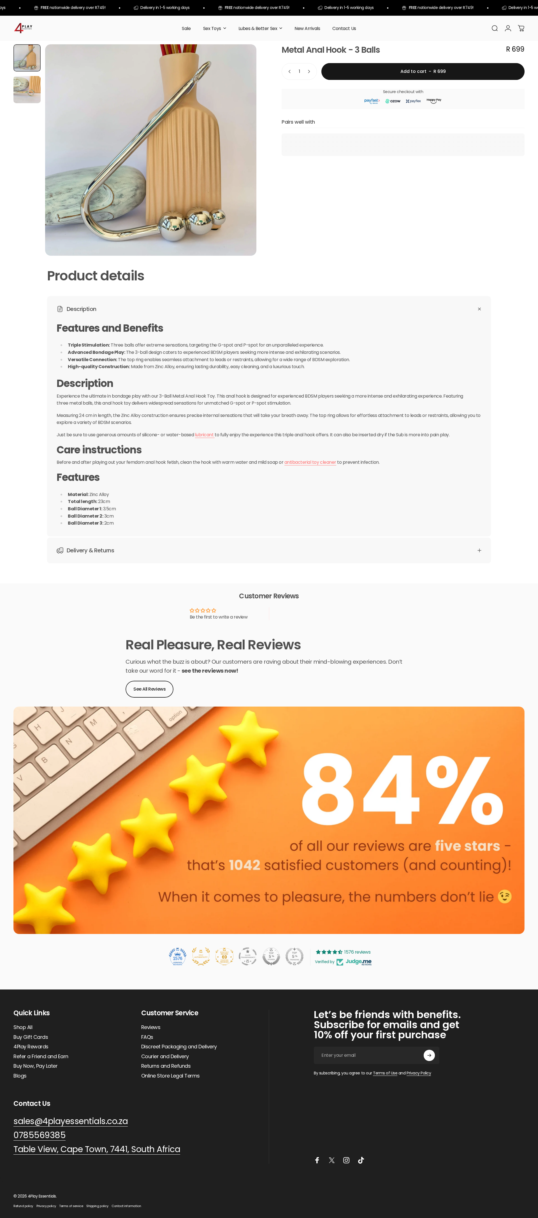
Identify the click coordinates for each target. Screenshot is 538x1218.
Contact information (126, 1206)
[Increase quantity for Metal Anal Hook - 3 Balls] (310, 71)
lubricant (205, 435)
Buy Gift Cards (30, 1037)
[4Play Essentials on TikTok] (361, 1160)
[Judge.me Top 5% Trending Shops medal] (294, 956)
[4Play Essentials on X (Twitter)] (331, 1160)
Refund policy (23, 1206)
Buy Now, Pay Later (35, 1066)
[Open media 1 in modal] (150, 150)
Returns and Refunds (166, 1066)
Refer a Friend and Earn (40, 1056)
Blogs (20, 1076)
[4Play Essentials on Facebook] (317, 1160)
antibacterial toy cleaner (310, 462)
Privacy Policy (419, 1073)
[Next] (242, 163)
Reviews (151, 1027)
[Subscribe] (429, 1055)
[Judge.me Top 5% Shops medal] (271, 956)
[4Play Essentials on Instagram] (346, 1160)
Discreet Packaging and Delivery (179, 1047)
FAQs (147, 1037)
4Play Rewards (30, 1047)
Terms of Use (385, 1073)
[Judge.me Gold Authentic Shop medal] (201, 956)
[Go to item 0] (27, 57)
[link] (96, 1149)
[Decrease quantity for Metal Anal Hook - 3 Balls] (288, 71)
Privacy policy (46, 1206)
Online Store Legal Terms (170, 1076)
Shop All (22, 1027)
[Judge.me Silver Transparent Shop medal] (248, 956)
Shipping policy (97, 1206)
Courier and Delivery (165, 1056)
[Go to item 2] (27, 89)
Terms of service (71, 1206)
